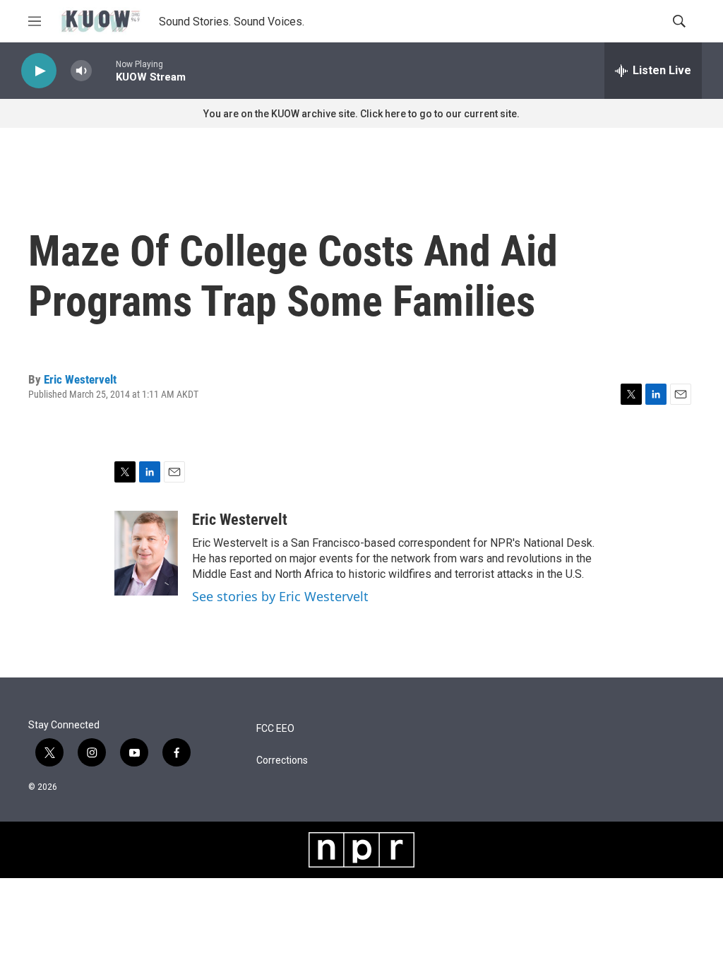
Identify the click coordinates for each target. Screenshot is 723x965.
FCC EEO (275, 728)
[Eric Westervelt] (146, 553)
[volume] (81, 71)
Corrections (282, 760)
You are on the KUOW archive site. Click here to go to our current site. (361, 113)
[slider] (104, 70)
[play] (39, 71)
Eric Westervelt (80, 379)
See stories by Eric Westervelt (280, 596)
